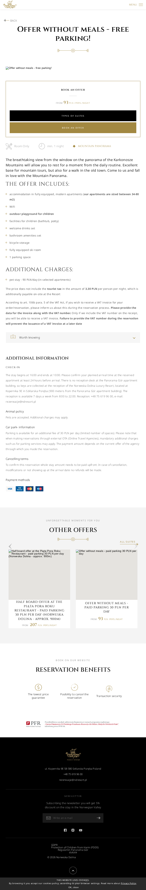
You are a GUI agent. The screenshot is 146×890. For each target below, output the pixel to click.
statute (73, 852)
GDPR (54, 845)
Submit (98, 818)
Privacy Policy (128, 883)
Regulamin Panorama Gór (73, 850)
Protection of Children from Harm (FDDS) (75, 847)
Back (13, 20)
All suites (128, 541)
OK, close (73, 887)
